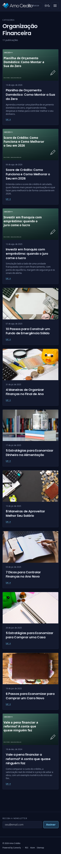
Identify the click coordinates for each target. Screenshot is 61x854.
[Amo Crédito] (14, 5)
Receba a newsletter (15, 818)
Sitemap (40, 848)
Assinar (51, 824)
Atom (32, 848)
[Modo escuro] (47, 5)
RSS (26, 848)
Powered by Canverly (12, 847)
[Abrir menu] (55, 5)
